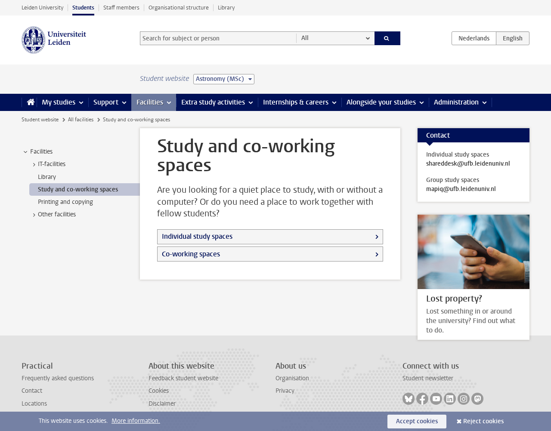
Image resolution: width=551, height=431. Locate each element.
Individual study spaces (197, 236)
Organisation (292, 378)
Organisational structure (179, 7)
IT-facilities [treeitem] (51, 164)
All (305, 38)
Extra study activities (213, 102)
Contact (32, 391)
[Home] (29, 102)
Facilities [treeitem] (41, 152)
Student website (40, 119)
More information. (135, 421)
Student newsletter (427, 378)
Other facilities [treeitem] (57, 214)
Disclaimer (162, 404)
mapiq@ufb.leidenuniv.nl (461, 189)
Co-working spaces (191, 254)
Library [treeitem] (47, 177)
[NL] (474, 38)
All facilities (80, 119)
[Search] (388, 38)
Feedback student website (183, 378)
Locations (34, 404)
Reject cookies (483, 421)
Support (105, 102)
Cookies (159, 391)
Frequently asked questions (58, 378)
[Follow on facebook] (422, 399)
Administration (456, 102)
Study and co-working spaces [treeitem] (78, 189)
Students (83, 7)
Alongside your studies (381, 102)
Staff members (121, 7)
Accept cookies (417, 421)
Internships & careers (295, 102)
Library (226, 7)
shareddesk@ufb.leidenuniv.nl (468, 164)
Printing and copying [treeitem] (65, 202)
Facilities (149, 102)
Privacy (285, 391)
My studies (58, 102)
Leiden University (42, 7)
